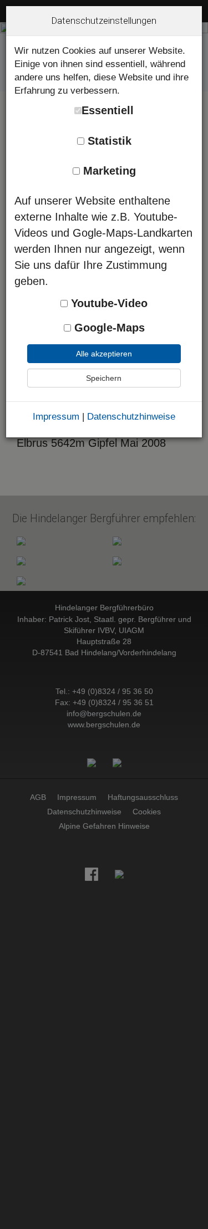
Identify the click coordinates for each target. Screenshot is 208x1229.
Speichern (103, 378)
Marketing (108, 171)
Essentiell (108, 110)
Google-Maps (108, 328)
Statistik (107, 141)
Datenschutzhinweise (131, 416)
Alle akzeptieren (104, 353)
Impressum (56, 416)
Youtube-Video (108, 303)
